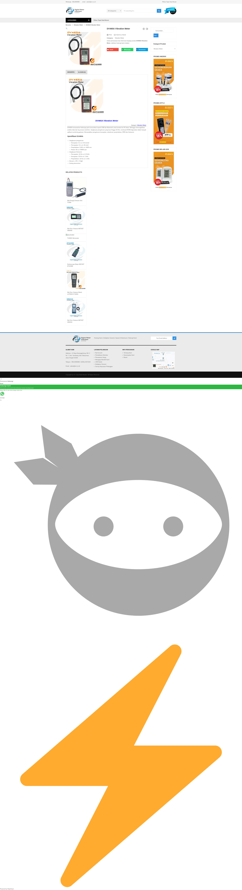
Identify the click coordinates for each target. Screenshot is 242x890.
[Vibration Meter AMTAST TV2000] (147, 28)
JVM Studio (98, 362)
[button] (66, 28)
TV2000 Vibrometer (73, 238)
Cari (155, 35)
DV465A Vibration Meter (106, 121)
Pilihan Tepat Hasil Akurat (169, 2)
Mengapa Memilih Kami (102, 359)
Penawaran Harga (100, 357)
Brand (125, 357)
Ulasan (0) (82, 72)
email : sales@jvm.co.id (89, 2)
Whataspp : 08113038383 (73, 2)
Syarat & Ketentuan (121, 338)
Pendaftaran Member (101, 355)
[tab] (71, 72)
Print (110, 35)
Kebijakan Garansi (108, 338)
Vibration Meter (78, 25)
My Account (98, 353)
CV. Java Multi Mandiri (80, 374)
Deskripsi (70, 72)
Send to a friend (121, 35)
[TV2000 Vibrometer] (144, 28)
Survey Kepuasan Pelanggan (104, 366)
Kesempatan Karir (129, 355)
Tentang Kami (98, 338)
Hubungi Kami (132, 338)
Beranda (68, 25)
